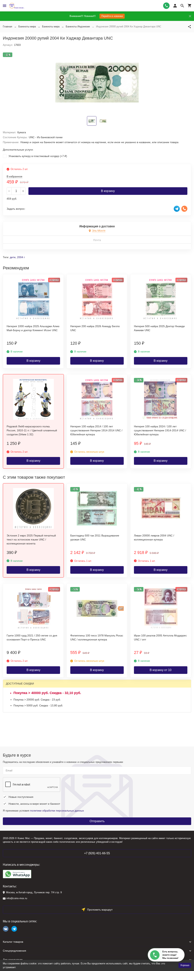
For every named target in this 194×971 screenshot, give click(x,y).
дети (13, 257)
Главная (7, 26)
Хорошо (184, 965)
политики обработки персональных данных (57, 810)
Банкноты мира (27, 26)
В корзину (108, 191)
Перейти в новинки (112, 16)
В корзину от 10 (160, 670)
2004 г (21, 257)
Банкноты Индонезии (78, 26)
